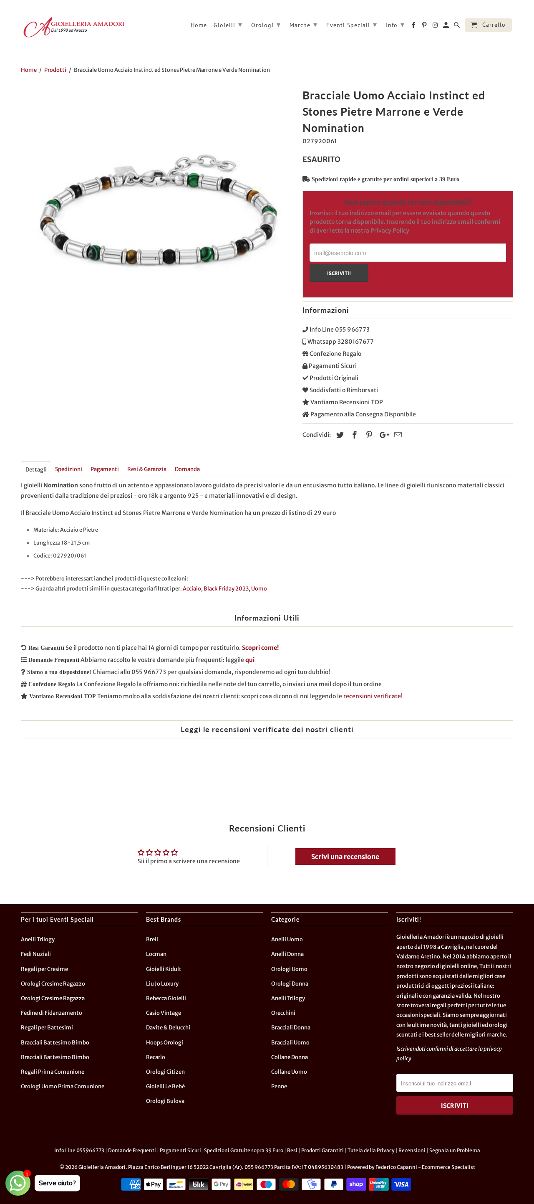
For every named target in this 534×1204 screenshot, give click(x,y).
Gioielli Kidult (163, 969)
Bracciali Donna (290, 1027)
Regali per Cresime (44, 969)
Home (199, 25)
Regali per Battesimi (47, 1027)
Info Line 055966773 (79, 1150)
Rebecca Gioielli (166, 998)
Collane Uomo (289, 1071)
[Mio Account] (446, 27)
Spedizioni (68, 469)
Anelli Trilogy (38, 939)
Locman (156, 954)
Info (395, 24)
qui (249, 660)
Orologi (266, 24)
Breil (152, 939)
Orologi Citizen (165, 1071)
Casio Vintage (163, 1012)
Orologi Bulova (165, 1101)
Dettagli (36, 469)
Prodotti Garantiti (322, 1150)
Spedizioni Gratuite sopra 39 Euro (243, 1150)
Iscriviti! (339, 273)
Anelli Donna (287, 954)
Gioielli (228, 24)
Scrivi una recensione (345, 856)
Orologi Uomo (289, 969)
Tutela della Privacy (371, 1150)
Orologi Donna (289, 983)
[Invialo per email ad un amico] (396, 435)
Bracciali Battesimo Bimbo (55, 1042)
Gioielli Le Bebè (165, 1086)
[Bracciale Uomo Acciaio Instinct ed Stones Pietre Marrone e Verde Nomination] (157, 222)
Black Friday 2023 (226, 588)
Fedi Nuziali (36, 954)
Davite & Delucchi (168, 1027)
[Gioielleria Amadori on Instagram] (435, 27)
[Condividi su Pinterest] (368, 435)
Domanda (187, 469)
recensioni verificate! (373, 696)
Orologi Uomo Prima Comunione (62, 1086)
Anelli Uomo (287, 939)
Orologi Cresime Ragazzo (53, 983)
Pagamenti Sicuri (180, 1150)
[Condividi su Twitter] (338, 435)
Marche (303, 24)
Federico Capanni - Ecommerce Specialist (425, 1167)
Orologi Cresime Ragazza (53, 998)
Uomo (259, 588)
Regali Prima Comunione (52, 1071)
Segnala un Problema (454, 1150)
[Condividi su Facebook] (353, 435)
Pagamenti (105, 469)
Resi (292, 1150)
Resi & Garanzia (146, 469)
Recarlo (155, 1057)
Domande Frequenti (132, 1150)
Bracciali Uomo (290, 1042)
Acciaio (192, 588)
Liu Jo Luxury (162, 983)
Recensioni (412, 1150)
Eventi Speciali (351, 24)
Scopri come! (260, 647)
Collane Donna (289, 1057)
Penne (279, 1086)
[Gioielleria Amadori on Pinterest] (424, 27)
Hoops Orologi (164, 1042)
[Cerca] (457, 27)
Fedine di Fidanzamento (51, 1012)
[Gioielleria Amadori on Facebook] (414, 27)
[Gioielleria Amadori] (73, 27)
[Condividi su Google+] (382, 435)
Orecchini (283, 1012)
